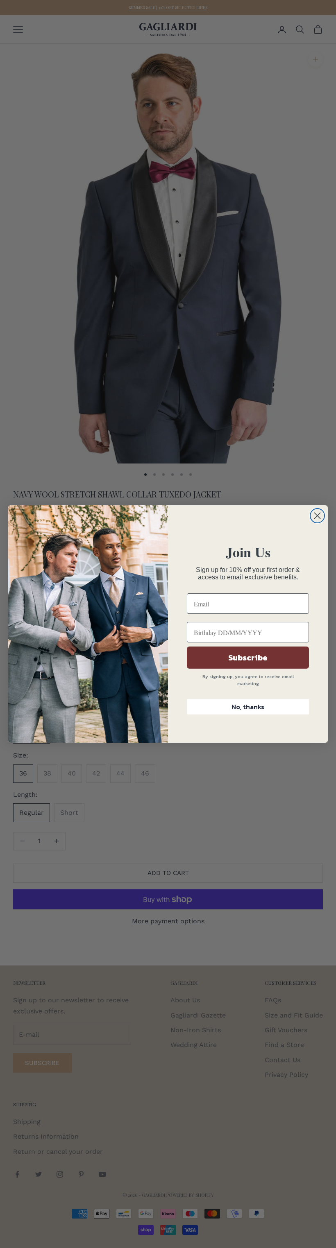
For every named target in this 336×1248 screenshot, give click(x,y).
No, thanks (248, 707)
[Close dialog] (317, 516)
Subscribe (248, 657)
